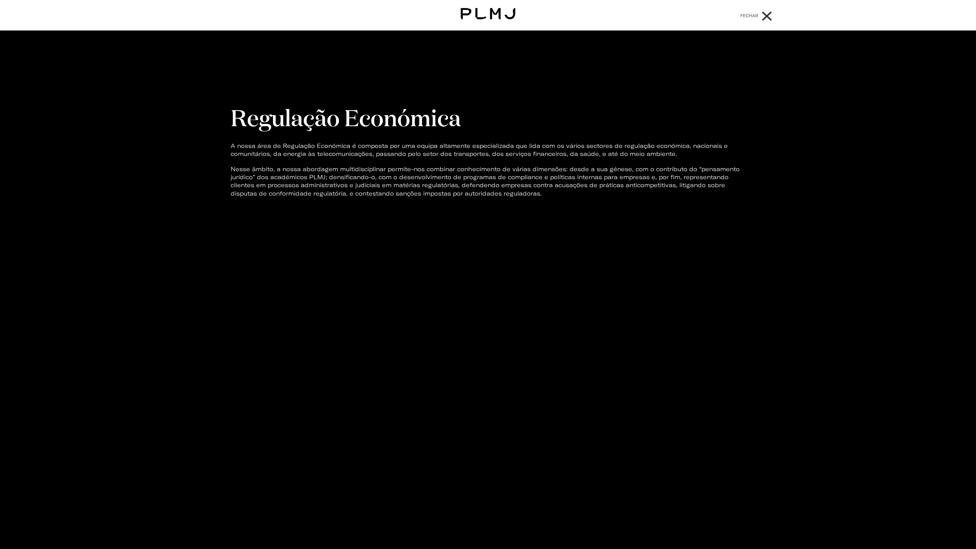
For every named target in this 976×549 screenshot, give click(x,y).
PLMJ (488, 12)
